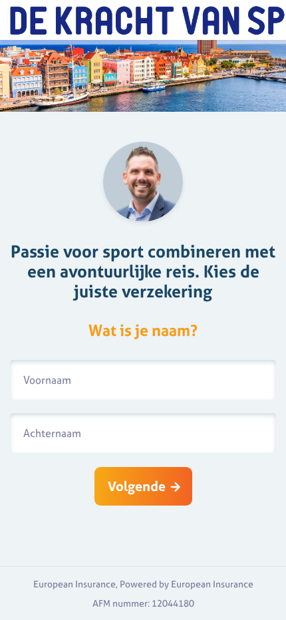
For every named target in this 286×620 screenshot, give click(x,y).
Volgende (137, 486)
